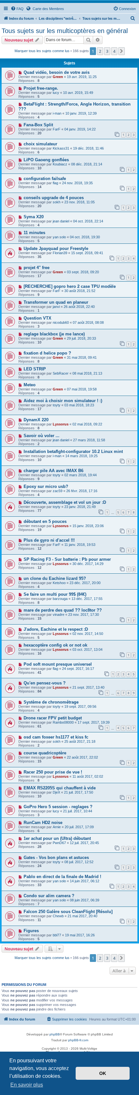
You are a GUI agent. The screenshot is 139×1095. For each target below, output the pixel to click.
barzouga (60, 599)
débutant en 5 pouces (45, 521)
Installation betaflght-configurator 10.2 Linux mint (73, 451)
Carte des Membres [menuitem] (48, 9)
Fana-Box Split (38, 124)
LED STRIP (35, 369)
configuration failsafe (45, 178)
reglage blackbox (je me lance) (54, 334)
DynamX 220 (36, 419)
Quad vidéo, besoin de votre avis (57, 72)
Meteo (30, 384)
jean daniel (61, 221)
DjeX (56, 792)
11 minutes (34, 232)
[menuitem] (17, 9)
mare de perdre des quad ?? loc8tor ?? (63, 610)
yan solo (59, 237)
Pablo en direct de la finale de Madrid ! (62, 876)
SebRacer (61, 373)
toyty (56, 405)
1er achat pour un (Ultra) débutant (57, 838)
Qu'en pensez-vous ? (45, 683)
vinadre (58, 614)
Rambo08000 (63, 722)
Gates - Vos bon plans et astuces (56, 857)
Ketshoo (59, 583)
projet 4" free (36, 267)
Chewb (58, 916)
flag (55, 183)
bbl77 (57, 935)
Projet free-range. (41, 88)
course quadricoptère (45, 753)
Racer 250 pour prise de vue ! (53, 772)
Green (58, 77)
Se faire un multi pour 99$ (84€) (55, 594)
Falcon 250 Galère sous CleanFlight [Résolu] (68, 911)
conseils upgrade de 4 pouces (54, 197)
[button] (121, 51)
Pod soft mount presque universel (58, 664)
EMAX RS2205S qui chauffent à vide (60, 787)
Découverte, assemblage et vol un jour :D (65, 502)
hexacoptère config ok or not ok (55, 645)
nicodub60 (61, 322)
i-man (57, 113)
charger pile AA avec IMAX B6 (53, 470)
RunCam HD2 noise (43, 822)
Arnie (57, 827)
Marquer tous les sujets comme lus (42, 51)
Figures (31, 930)
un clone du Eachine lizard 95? (55, 578)
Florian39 (60, 253)
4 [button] (114, 51)
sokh (56, 202)
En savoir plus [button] (26, 1085)
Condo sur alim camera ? (49, 895)
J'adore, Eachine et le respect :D (56, 629)
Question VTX (37, 318)
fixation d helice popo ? (47, 353)
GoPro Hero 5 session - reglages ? (58, 806)
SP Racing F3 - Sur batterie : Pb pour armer (67, 559)
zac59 (57, 491)
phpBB (54, 1034)
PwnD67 (59, 843)
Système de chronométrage (51, 702)
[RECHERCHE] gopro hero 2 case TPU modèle (70, 286)
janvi (56, 307)
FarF (56, 129)
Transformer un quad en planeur (56, 302)
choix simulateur (40, 143)
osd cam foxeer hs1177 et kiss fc (56, 737)
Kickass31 (61, 148)
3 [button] (107, 51)
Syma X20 (34, 216)
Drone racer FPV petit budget (53, 718)
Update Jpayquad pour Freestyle (56, 248)
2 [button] (100, 51)
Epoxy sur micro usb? (46, 486)
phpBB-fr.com (78, 1040)
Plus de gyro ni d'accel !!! (49, 540)
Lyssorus (61, 424)
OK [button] (102, 1073)
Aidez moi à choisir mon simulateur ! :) (63, 400)
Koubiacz (60, 164)
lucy (56, 93)
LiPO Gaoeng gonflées (46, 159)
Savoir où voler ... (41, 435)
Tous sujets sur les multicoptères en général (65, 30)
